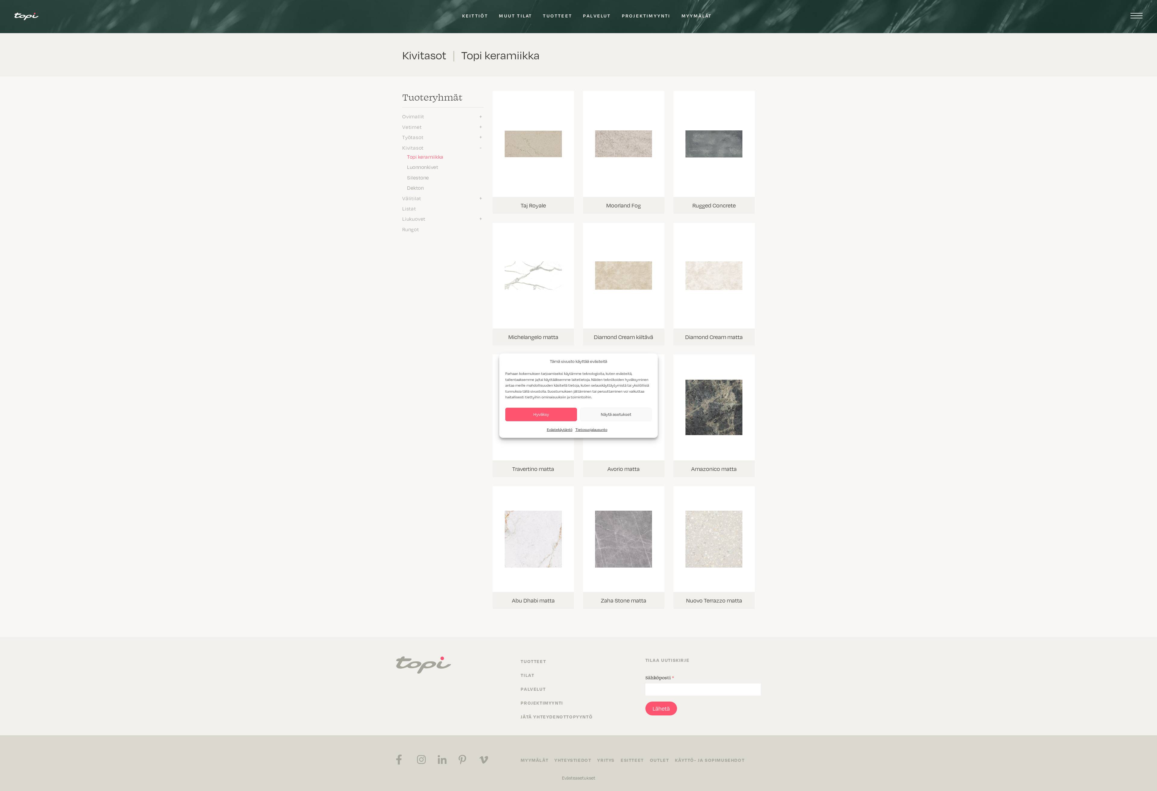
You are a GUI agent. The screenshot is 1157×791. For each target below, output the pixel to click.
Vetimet (412, 126)
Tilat (527, 675)
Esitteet (632, 760)
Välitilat (411, 198)
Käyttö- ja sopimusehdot (710, 760)
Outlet (659, 760)
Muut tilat (515, 15)
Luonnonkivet (422, 166)
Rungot (410, 229)
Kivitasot (413, 147)
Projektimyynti (646, 15)
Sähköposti (659, 677)
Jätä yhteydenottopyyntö (557, 716)
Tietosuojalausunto (591, 429)
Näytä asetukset (616, 414)
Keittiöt (475, 15)
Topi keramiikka (425, 156)
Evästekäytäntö (559, 429)
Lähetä (661, 708)
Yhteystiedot (572, 760)
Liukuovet (413, 218)
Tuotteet (557, 15)
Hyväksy (541, 414)
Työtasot (412, 137)
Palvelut (597, 15)
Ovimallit (413, 116)
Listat (409, 208)
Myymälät (697, 15)
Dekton (415, 187)
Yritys (606, 760)
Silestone (418, 177)
